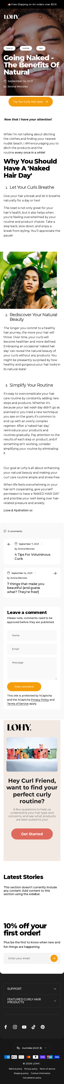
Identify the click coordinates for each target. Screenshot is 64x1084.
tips (41, 48)
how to (9, 48)
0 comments (15, 531)
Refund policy (15, 1069)
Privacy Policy (40, 699)
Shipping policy (21, 1073)
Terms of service (47, 1069)
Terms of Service (18, 703)
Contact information (40, 1073)
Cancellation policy (32, 1078)
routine (26, 48)
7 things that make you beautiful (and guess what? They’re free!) (25, 588)
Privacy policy (31, 1069)
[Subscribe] (54, 958)
